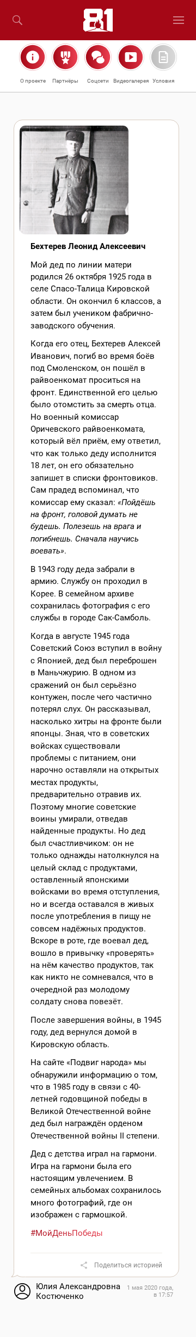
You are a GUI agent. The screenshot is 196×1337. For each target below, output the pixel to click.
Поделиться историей (128, 1265)
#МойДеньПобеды (66, 1233)
